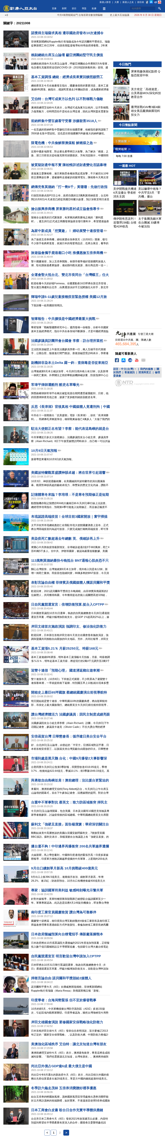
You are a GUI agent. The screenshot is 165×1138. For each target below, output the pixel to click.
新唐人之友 (128, 2)
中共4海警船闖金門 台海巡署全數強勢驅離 (56, 15)
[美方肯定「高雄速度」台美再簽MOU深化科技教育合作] (121, 94)
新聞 (64, 8)
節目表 (140, 2)
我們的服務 (146, 369)
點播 (94, 8)
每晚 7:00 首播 (124, 156)
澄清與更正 (144, 372)
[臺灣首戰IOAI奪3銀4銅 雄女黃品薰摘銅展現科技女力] (121, 112)
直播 (54, 8)
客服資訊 (130, 372)
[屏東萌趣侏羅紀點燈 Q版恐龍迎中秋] (121, 77)
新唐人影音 (105, 2)
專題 (84, 8)
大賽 (116, 2)
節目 (74, 8)
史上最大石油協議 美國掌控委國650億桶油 (109, 15)
